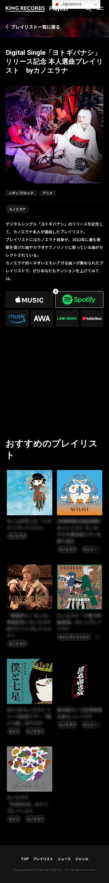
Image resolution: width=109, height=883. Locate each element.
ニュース (64, 858)
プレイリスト (43, 858)
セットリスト (94, 549)
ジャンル (81, 858)
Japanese (71, 3)
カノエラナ (17, 209)
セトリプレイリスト (74, 636)
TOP (25, 858)
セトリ (14, 731)
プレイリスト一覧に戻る (35, 26)
